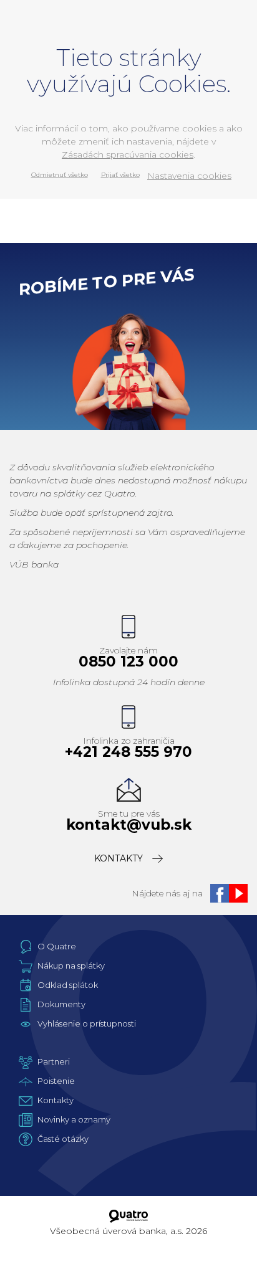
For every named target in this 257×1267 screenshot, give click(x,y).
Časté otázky (63, 1139)
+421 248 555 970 (128, 752)
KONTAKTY (118, 858)
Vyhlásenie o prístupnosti (86, 1023)
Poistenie (56, 1081)
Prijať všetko (120, 175)
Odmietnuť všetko (59, 175)
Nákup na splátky (71, 965)
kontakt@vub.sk (129, 825)
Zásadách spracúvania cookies (127, 154)
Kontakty (55, 1100)
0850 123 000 (128, 662)
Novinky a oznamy (73, 1119)
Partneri (53, 1061)
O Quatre (56, 946)
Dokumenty (61, 1004)
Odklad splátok (67, 985)
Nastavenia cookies (189, 175)
